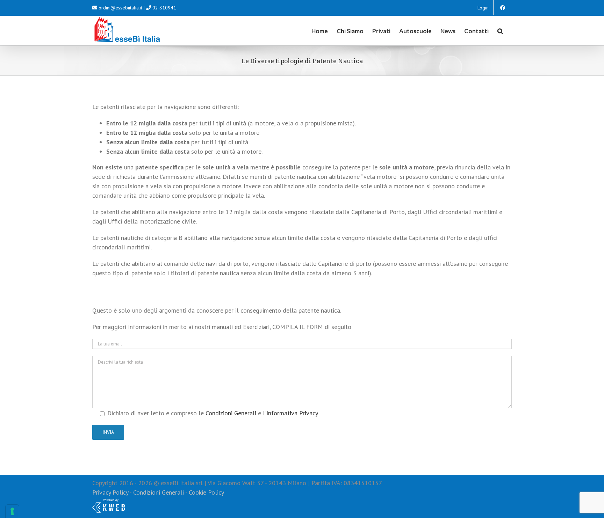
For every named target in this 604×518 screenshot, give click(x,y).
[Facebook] (503, 7)
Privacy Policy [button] (110, 492)
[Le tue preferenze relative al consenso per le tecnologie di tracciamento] (12, 511)
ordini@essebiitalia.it (120, 8)
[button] (500, 30)
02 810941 (164, 8)
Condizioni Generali (231, 413)
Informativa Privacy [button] (292, 413)
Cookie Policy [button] (206, 492)
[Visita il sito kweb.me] (108, 502)
